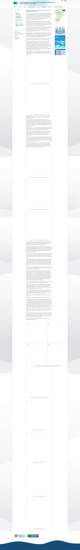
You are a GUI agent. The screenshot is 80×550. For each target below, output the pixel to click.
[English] (66, 0)
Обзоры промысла (17, 32)
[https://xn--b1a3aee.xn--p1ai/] (33, 535)
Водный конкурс (17, 38)
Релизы (16, 12)
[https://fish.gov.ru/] (19, 536)
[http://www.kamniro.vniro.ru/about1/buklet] (60, 34)
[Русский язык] (64, 0)
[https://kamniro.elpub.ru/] (60, 40)
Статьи (16, 35)
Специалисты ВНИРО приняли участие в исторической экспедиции (19, 17)
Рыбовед (16, 30)
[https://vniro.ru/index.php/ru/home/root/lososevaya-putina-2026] (60, 47)
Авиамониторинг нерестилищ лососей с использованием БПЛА (19, 25)
